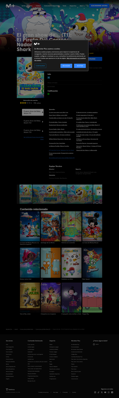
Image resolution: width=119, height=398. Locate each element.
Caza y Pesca (31, 378)
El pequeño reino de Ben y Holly (71, 314)
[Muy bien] (29, 103)
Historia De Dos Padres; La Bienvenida (86, 150)
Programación (52, 378)
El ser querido (31, 344)
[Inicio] (10, 6)
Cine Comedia (9, 351)
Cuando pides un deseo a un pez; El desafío (61, 118)
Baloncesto (52, 359)
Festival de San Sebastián (34, 371)
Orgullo (7, 378)
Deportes (73, 6)
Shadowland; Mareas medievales (58, 125)
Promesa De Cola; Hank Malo (57, 143)
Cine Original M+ (10, 347)
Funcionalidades (75, 347)
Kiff (42, 279)
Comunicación (74, 378)
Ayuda (97, 344)
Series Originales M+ (11, 366)
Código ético (74, 354)
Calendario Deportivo (54, 374)
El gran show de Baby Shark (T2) (32, 122)
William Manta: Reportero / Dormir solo (60, 139)
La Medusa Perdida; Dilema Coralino (59, 146)
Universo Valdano (53, 356)
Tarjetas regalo (74, 376)
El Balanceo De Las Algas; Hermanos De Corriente (87, 139)
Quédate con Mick (67, 279)
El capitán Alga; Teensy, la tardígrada (86, 122)
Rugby (50, 364)
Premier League (53, 351)
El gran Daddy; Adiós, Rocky (56, 129)
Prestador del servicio (43, 392)
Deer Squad (86, 279)
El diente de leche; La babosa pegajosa (87, 112)
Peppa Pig (85, 314)
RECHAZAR (66, 66)
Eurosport (51, 371)
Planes (72, 364)
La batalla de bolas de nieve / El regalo (87, 132)
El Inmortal (30, 356)
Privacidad (65, 392)
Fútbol (38, 6)
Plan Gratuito (74, 366)
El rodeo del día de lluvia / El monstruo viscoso (89, 129)
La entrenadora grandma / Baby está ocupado (62, 132)
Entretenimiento (10, 376)
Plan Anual (73, 369)
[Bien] (27, 103)
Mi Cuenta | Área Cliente (77, 349)
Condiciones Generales (76, 351)
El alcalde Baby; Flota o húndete (58, 122)
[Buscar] (87, 6)
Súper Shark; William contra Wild (58, 115)
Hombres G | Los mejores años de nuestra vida (37, 362)
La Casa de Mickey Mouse (90, 243)
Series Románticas (10, 369)
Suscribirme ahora (99, 6)
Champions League (54, 347)
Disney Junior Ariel (25, 279)
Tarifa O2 (73, 374)
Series (24, 6)
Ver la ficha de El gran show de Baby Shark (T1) (61, 158)
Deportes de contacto (54, 369)
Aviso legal (55, 392)
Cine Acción (8, 354)
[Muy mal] (21, 103)
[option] (26, 194)
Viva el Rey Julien (25, 314)
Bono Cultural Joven (76, 371)
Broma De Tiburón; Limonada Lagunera (87, 143)
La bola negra (31, 347)
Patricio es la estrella (68, 243)
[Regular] (25, 103)
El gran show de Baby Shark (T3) (32, 131)
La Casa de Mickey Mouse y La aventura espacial (29, 243)
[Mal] (23, 103)
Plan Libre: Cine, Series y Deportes (79, 359)
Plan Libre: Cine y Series (77, 361)
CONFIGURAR (40, 66)
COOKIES (74, 392)
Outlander (30, 351)
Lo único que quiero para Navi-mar (58, 112)
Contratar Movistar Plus (76, 356)
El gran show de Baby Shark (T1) (32, 112)
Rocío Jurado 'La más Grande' (35, 366)
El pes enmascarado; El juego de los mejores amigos (61, 153)
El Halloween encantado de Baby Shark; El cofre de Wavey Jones (88, 125)
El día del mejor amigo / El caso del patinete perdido (88, 135)
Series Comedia (9, 371)
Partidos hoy (52, 376)
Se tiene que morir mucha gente (35, 354)
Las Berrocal (31, 359)
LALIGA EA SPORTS (53, 349)
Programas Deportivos (33, 376)
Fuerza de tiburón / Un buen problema (59, 134)
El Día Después (52, 354)
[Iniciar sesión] (111, 5)
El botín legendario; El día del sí (85, 115)
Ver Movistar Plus (75, 344)
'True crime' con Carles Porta (34, 368)
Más (81, 6)
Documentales (9, 374)
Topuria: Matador (53, 366)
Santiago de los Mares (48, 243)
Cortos (7, 356)
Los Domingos (31, 349)
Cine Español (9, 349)
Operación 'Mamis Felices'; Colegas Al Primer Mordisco (88, 146)
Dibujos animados (32, 373)
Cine (30, 6)
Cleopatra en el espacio (48, 314)
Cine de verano (9, 359)
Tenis (64, 6)
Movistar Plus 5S (31, 381)
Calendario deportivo (51, 6)
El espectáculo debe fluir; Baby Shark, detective (86, 118)
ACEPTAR (80, 66)
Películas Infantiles (10, 361)
